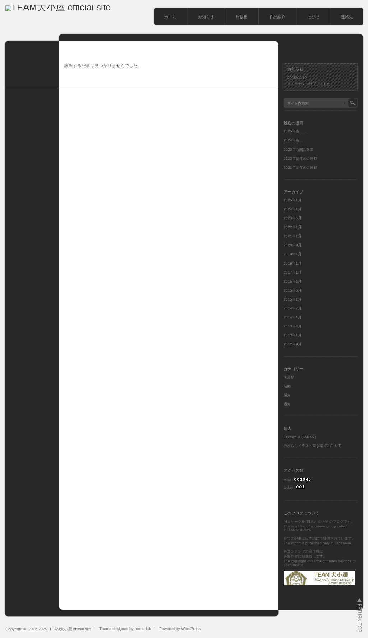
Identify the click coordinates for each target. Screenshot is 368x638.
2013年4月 (293, 326)
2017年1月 (293, 272)
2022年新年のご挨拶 (300, 158)
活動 (287, 386)
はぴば (313, 17)
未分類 (289, 377)
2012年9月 (293, 344)
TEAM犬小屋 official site (70, 629)
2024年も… (293, 140)
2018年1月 (293, 263)
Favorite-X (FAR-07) (300, 437)
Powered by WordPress (180, 629)
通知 (287, 404)
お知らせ (206, 17)
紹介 (287, 395)
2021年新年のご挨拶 (300, 167)
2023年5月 (293, 218)
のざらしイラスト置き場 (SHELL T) (312, 446)
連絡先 (347, 17)
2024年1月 (293, 209)
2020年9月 (293, 245)
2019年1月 (293, 254)
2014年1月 (293, 317)
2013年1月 (293, 335)
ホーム (170, 17)
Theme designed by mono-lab (125, 629)
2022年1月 (293, 227)
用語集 (242, 17)
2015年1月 (293, 299)
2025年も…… (295, 131)
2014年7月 (293, 308)
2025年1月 (293, 200)
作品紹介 (277, 17)
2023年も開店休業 (299, 150)
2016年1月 (293, 281)
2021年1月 (293, 236)
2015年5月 (293, 290)
